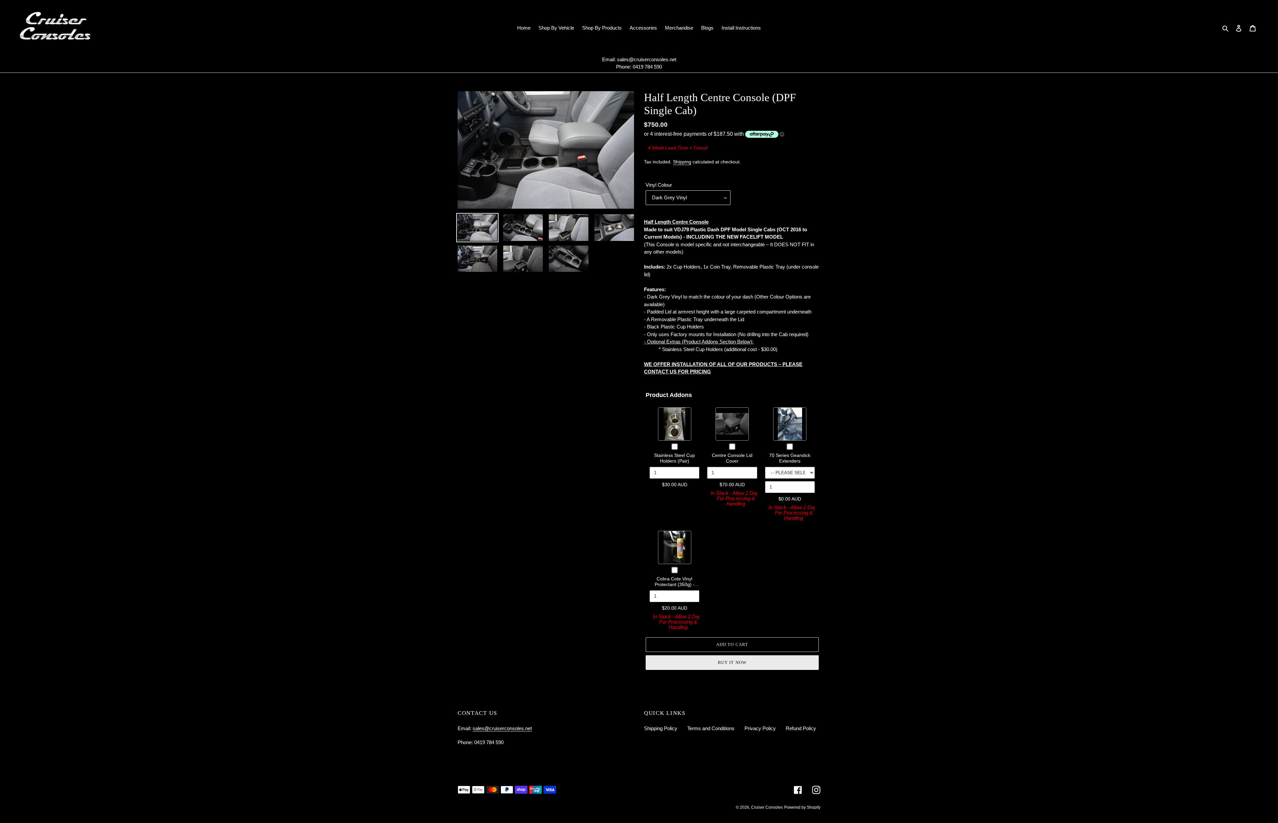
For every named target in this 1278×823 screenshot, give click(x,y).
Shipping (682, 161)
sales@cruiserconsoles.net (646, 59)
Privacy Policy (760, 728)
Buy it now (732, 662)
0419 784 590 (647, 67)
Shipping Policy (660, 728)
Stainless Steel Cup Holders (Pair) (674, 458)
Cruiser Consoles (767, 807)
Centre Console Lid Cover (732, 458)
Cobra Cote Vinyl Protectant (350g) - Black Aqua (675, 584)
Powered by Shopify (802, 807)
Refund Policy (801, 728)
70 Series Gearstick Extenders (789, 458)
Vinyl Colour (659, 185)
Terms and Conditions (711, 728)
